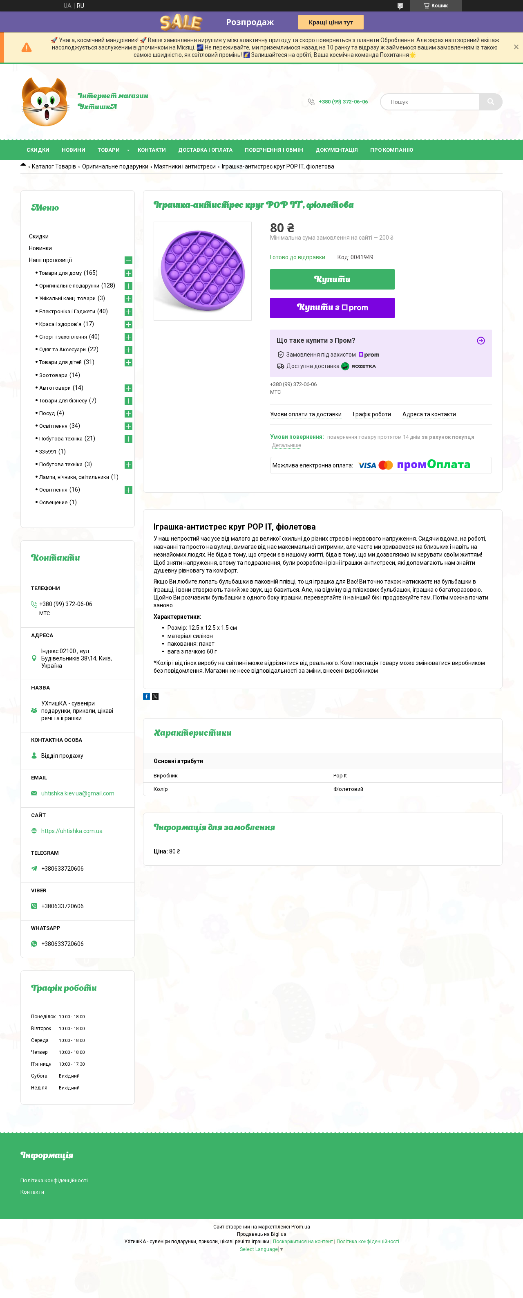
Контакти (152, 150)
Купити (332, 280)
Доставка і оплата (205, 150)
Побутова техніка (61, 439)
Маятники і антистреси (185, 166)
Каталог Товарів (54, 166)
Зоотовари (53, 375)
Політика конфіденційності (54, 1180)
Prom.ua (300, 1227)
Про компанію (391, 150)
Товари (109, 150)
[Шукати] (491, 101)
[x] (155, 697)
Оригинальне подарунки (115, 166)
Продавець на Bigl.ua (261, 1234)
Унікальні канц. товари (67, 298)
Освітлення (53, 426)
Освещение (53, 502)
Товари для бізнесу (63, 400)
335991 (47, 452)
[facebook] (146, 697)
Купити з (318, 308)
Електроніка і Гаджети (67, 311)
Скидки (38, 150)
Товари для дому (60, 273)
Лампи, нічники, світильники (74, 477)
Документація (336, 150)
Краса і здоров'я (60, 324)
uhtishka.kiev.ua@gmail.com (77, 793)
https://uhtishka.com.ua (72, 831)
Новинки (40, 248)
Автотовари (55, 388)
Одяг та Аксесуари (62, 349)
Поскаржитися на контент (303, 1241)
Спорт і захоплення (63, 337)
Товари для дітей (60, 362)
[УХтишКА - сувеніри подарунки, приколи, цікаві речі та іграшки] (44, 101)
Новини (73, 150)
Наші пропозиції (50, 260)
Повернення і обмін (274, 150)
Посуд (47, 413)
